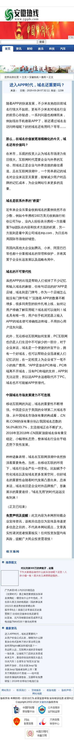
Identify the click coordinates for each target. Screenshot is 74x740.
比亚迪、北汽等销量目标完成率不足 (24, 617)
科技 (52, 48)
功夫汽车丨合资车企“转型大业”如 (22, 661)
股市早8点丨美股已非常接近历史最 (23, 609)
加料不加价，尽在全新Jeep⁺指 (21, 665)
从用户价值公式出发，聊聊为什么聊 (24, 637)
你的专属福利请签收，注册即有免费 (24, 677)
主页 (24, 77)
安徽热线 (34, 77)
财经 (30, 48)
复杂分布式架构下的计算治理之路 (22, 641)
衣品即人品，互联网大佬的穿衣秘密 (24, 649)
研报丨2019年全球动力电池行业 (22, 681)
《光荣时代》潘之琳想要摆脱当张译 (24, 594)
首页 (7, 48)
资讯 (19, 48)
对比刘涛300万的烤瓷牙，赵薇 (37, 568)
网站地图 (37, 693)
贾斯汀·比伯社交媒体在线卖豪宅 (22, 613)
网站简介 (6, 690)
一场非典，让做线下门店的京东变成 (24, 653)
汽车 (63, 48)
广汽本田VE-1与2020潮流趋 (20, 590)
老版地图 (51, 690)
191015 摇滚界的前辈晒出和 (20, 606)
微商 (43, 77)
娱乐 (41, 48)
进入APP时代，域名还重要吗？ (21, 634)
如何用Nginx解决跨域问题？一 (21, 645)
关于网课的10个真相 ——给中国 (22, 673)
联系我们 (21, 690)
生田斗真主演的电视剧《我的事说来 (24, 602)
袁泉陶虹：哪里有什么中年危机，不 (24, 598)
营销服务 (36, 690)
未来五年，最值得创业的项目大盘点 (24, 657)
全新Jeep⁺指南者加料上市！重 (21, 669)
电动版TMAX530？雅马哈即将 (21, 621)
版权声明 (66, 690)
